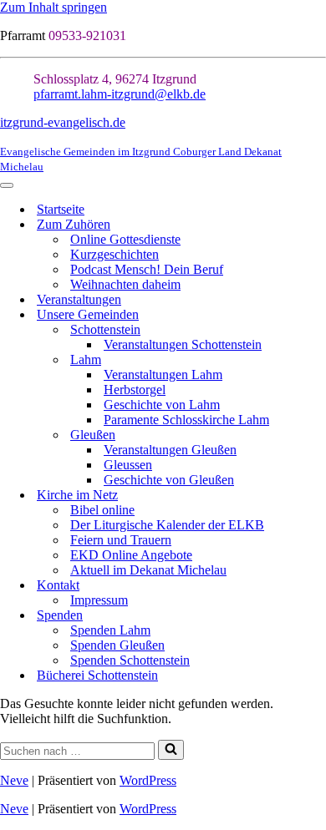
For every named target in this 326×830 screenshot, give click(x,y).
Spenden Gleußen (117, 645)
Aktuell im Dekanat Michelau (148, 570)
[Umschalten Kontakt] (318, 586)
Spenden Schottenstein (130, 660)
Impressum (99, 600)
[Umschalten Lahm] (318, 360)
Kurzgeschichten (114, 254)
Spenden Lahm (110, 630)
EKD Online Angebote (131, 555)
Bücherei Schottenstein (97, 675)
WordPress (148, 780)
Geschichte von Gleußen (169, 480)
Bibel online (102, 510)
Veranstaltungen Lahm (163, 374)
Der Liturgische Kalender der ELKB (167, 525)
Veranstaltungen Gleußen (170, 450)
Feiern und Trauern (120, 540)
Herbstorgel (135, 389)
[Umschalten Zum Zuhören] (318, 225)
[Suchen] (171, 750)
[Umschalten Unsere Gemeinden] (318, 315)
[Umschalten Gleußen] (318, 435)
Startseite (60, 209)
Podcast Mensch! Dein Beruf (146, 269)
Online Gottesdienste (125, 239)
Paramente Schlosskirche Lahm (186, 419)
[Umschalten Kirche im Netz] (318, 495)
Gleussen (128, 465)
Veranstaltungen (79, 299)
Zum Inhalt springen (53, 7)
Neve (14, 780)
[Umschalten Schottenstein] (318, 330)
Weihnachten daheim (125, 284)
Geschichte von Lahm (162, 404)
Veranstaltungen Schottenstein (183, 344)
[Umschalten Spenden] (318, 616)
